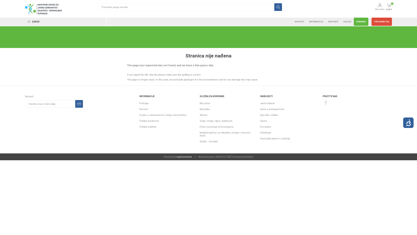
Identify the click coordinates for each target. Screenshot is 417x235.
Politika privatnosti (149, 120)
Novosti (143, 109)
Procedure (265, 126)
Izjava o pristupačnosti (272, 109)
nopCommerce (184, 157)
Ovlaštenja (265, 132)
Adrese (203, 115)
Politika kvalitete (148, 126)
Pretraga (144, 103)
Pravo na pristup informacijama (216, 126)
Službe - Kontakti (209, 141)
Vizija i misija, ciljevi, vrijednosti (216, 120)
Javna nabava (267, 103)
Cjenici (263, 120)
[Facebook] (325, 102)
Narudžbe (205, 109)
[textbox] (186, 7)
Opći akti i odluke (269, 115)
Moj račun (379, 9)
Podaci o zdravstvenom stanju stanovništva (162, 115)
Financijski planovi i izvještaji (275, 138)
